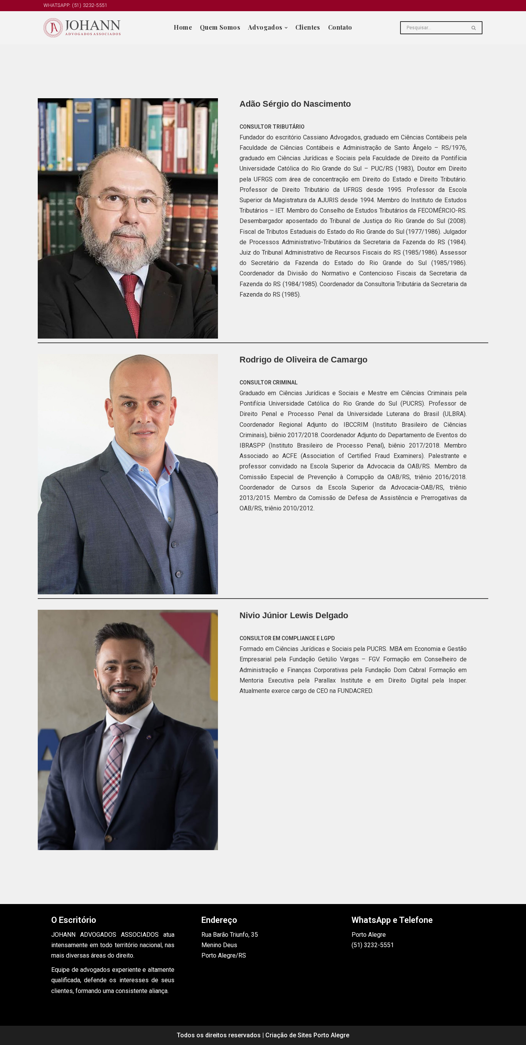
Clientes (307, 27)
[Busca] (473, 27)
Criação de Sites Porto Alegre (307, 1035)
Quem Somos (220, 27)
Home (183, 27)
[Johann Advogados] (82, 27)
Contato (340, 27)
